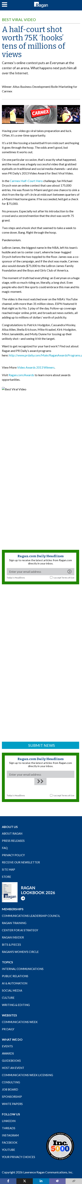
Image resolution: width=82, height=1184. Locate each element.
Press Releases (13, 840)
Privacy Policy (13, 855)
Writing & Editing (16, 1005)
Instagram (10, 1135)
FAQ (5, 848)
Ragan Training (14, 923)
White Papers (12, 1104)
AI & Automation (14, 983)
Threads (8, 1128)
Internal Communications (22, 969)
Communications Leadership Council (31, 915)
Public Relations (15, 976)
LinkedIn (8, 1121)
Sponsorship (12, 1096)
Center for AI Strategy (20, 930)
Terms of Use (67, 577)
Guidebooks (11, 1060)
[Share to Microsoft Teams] (57, 1181)
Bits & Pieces (11, 944)
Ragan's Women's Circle (20, 951)
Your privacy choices (18, 1157)
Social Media (12, 990)
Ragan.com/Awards (21, 375)
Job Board (10, 1089)
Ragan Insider (13, 937)
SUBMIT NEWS (41, 745)
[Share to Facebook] (8, 1181)
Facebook (9, 1142)
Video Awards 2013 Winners (36, 367)
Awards (8, 1053)
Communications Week (20, 1022)
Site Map (8, 869)
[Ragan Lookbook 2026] (28, 892)
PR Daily (8, 1029)
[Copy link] (74, 1181)
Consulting (11, 1082)
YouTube (8, 1149)
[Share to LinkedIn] (41, 1181)
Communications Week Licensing (27, 1075)
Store (6, 876)
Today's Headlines (16, 577)
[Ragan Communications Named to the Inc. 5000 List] (60, 1146)
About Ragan (12, 833)
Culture (8, 997)
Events (7, 1046)
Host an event (13, 1067)
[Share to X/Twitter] (24, 1181)
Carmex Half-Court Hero (26, 181)
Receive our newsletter (21, 862)
